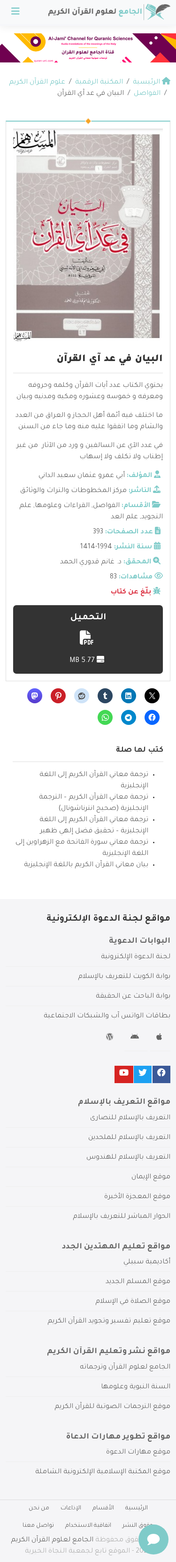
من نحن (39, 1508)
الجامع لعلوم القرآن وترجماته (125, 1367)
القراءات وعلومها (62, 506)
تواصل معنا (38, 1526)
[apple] (160, 1038)
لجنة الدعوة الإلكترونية (135, 957)
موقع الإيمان (150, 1177)
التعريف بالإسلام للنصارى (130, 1118)
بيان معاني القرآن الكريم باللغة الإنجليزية (86, 865)
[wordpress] (111, 1038)
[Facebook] (161, 1074)
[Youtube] (124, 1074)
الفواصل (106, 506)
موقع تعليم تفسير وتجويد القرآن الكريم (108, 1321)
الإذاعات (71, 1508)
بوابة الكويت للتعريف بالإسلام (124, 977)
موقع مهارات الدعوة (138, 1452)
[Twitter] (143, 1074)
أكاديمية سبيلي (146, 1262)
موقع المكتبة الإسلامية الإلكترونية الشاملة (102, 1472)
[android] (135, 1038)
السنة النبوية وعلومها (135, 1387)
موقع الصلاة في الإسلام (132, 1302)
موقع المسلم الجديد (138, 1282)
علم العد (124, 517)
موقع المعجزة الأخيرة (137, 1197)
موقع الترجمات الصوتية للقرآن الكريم (112, 1407)
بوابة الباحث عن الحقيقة (133, 996)
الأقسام (103, 1508)
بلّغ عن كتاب (131, 592)
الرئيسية (136, 1508)
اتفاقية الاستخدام (88, 1526)
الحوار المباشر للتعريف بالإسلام (121, 1217)
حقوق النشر (137, 1526)
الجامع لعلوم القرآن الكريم (52, 1540)
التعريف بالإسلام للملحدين (129, 1138)
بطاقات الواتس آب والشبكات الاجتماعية (107, 1016)
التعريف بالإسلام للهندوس (128, 1158)
